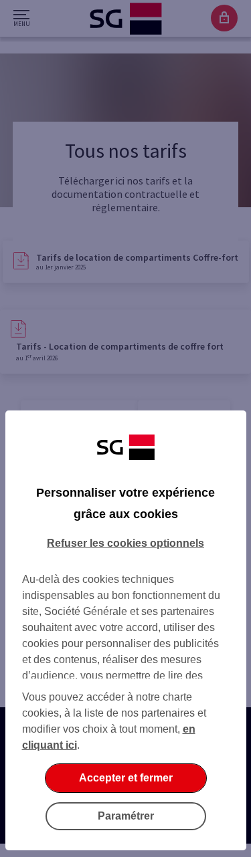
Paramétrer (126, 816)
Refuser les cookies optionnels (125, 543)
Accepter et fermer (126, 777)
